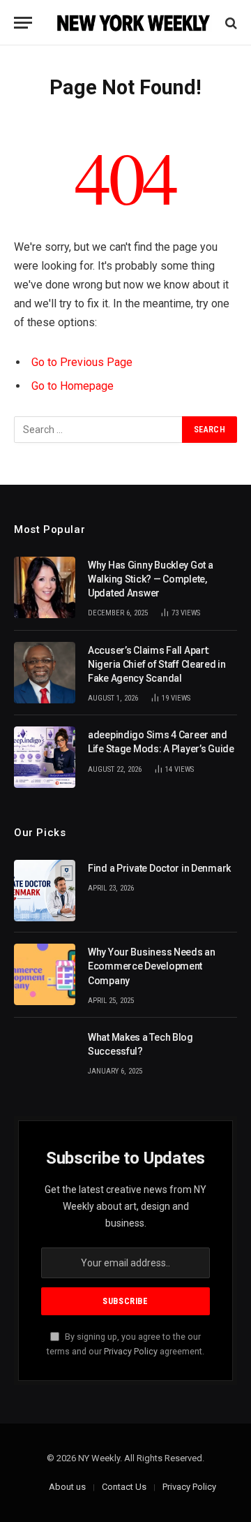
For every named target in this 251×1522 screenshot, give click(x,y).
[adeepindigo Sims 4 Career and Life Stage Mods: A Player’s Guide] (44, 757)
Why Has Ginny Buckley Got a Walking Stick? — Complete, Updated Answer (150, 579)
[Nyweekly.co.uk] (132, 22)
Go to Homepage (72, 386)
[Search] (229, 22)
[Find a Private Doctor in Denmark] (44, 890)
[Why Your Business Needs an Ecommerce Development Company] (44, 974)
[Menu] (23, 22)
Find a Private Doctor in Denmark (159, 868)
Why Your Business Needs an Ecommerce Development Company (151, 966)
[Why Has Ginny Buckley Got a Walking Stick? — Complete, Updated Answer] (44, 587)
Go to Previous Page (81, 362)
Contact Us (124, 1486)
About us (67, 1486)
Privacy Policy (131, 1351)
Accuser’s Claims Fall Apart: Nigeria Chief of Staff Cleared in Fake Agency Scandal (157, 664)
